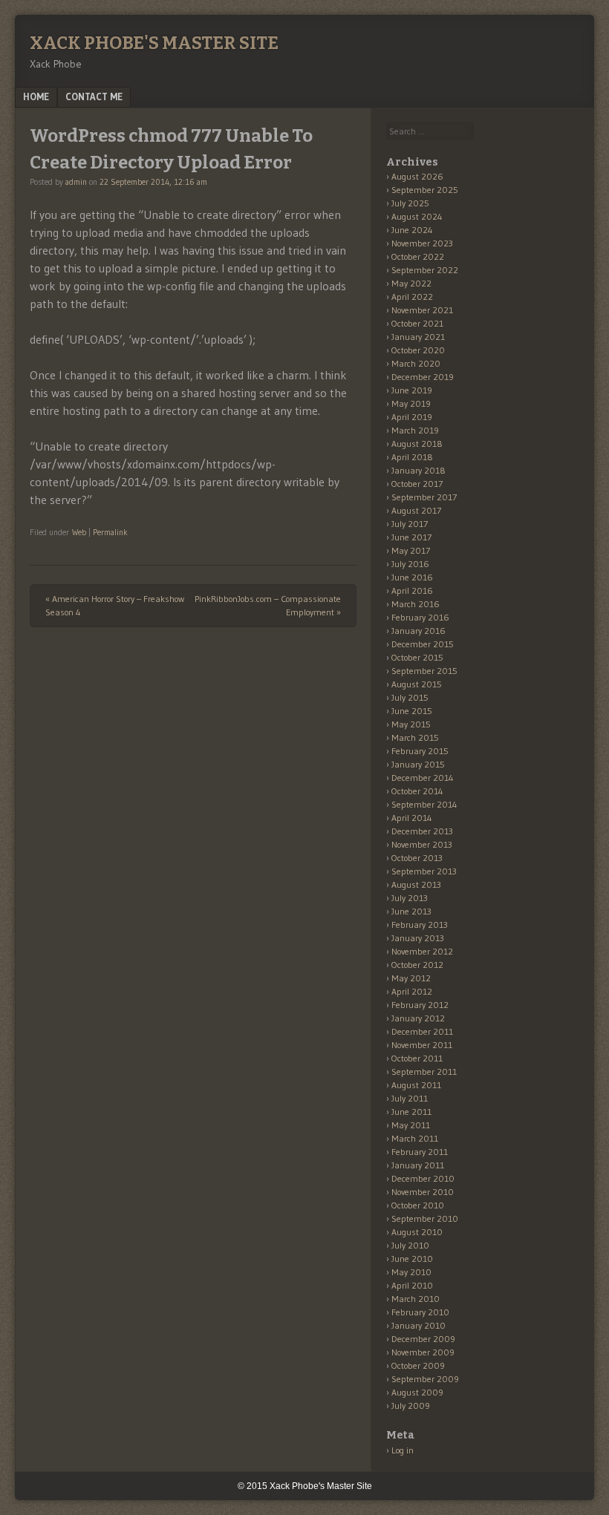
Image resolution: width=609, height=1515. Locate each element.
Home (36, 96)
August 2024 (417, 216)
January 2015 (418, 764)
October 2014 (417, 790)
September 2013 (424, 871)
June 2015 (411, 710)
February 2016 (420, 617)
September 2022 (424, 269)
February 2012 (420, 1004)
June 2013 (411, 911)
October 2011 (417, 1058)
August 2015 (416, 684)
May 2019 (411, 403)
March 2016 (415, 603)
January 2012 (418, 1018)
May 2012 (411, 978)
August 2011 (416, 1084)
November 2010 (422, 1191)
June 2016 (412, 577)
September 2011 (424, 1071)
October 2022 (417, 256)
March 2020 (415, 363)
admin (76, 182)
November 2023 (422, 243)
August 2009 (417, 1392)
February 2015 (420, 750)
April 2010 (412, 1285)
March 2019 (415, 430)
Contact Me (94, 96)
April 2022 (412, 296)
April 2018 (412, 456)
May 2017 (410, 550)
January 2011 (417, 1165)
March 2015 (415, 737)
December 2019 (422, 376)
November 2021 (422, 309)
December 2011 (422, 1031)
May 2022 (411, 283)
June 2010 (412, 1258)
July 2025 (410, 203)
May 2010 (411, 1271)
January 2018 (418, 470)
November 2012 (422, 951)
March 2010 (415, 1298)
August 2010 (417, 1231)
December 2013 (422, 831)
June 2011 (411, 1111)
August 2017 (416, 510)
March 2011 (414, 1138)
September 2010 (424, 1218)
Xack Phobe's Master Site (154, 43)
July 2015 (410, 697)
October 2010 (417, 1205)
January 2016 (418, 630)
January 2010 (418, 1325)
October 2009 (418, 1365)
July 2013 (409, 897)
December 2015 (422, 643)
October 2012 (417, 964)
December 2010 (423, 1178)
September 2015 (424, 670)
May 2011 (410, 1124)
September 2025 (424, 189)
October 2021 (417, 323)
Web (79, 532)
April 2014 (411, 817)
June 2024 (412, 229)
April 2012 (411, 991)
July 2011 (409, 1098)
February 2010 (420, 1312)
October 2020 (418, 350)
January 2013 (417, 937)
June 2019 (411, 390)
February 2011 (419, 1151)
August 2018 (417, 443)
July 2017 (409, 523)
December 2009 (423, 1338)
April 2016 (412, 590)
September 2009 (425, 1378)
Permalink (110, 532)
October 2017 (417, 483)
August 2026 (417, 176)
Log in (402, 1450)
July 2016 (410, 563)
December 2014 (422, 777)
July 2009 (410, 1405)
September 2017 (424, 497)
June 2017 (411, 537)
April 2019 (411, 416)
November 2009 (423, 1352)
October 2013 (417, 857)
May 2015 (411, 724)
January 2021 (418, 336)
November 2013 (421, 844)
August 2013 (416, 884)
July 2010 (410, 1245)
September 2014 (424, 804)
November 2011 (421, 1044)
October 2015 (417, 657)
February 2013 (419, 924)
